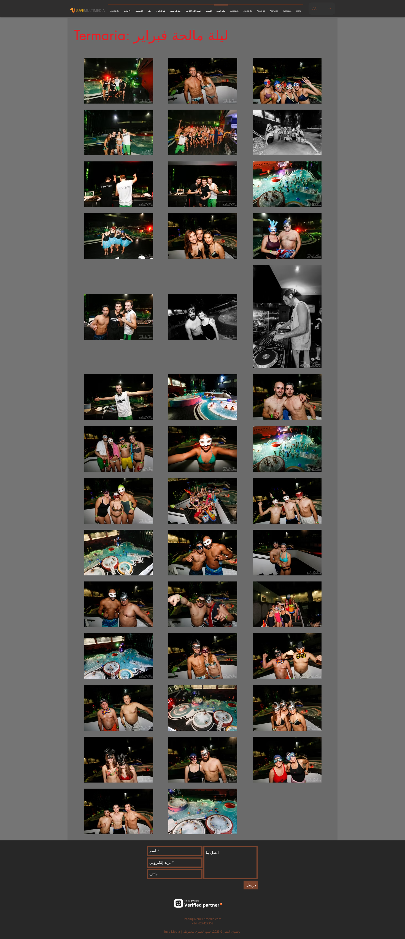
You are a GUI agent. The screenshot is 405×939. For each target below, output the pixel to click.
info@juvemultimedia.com (202, 919)
